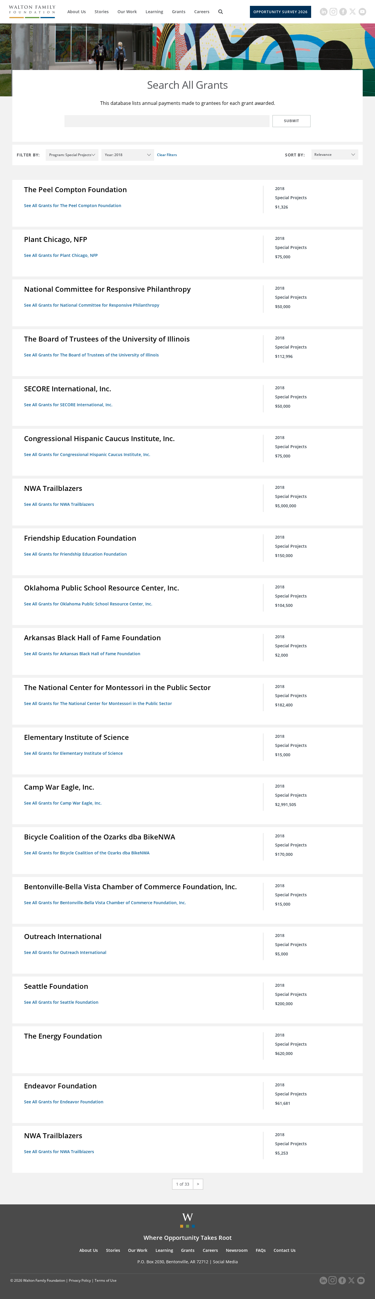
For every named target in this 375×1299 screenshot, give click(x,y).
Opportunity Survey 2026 (280, 11)
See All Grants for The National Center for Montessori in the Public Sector (98, 703)
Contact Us (285, 1250)
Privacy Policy (80, 1280)
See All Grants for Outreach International (65, 952)
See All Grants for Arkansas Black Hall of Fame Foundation (82, 653)
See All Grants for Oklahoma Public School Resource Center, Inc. (88, 604)
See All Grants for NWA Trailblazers (59, 504)
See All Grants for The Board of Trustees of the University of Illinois (91, 355)
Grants (178, 11)
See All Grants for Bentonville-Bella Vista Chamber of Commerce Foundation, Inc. (105, 902)
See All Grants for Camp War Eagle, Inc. (63, 803)
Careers (201, 11)
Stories (102, 11)
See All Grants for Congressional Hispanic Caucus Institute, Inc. (87, 454)
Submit (291, 121)
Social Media (225, 1261)
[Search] (220, 11)
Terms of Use (106, 1280)
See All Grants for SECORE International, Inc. (68, 404)
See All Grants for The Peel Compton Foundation (72, 205)
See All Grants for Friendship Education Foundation (75, 554)
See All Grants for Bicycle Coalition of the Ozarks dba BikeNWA (86, 853)
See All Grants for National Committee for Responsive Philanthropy (91, 305)
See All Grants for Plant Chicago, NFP (61, 255)
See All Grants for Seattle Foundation (61, 1002)
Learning (154, 11)
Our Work (127, 11)
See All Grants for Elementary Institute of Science (73, 753)
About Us (76, 11)
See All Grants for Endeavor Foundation (63, 1102)
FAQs (261, 1250)
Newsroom (237, 1250)
